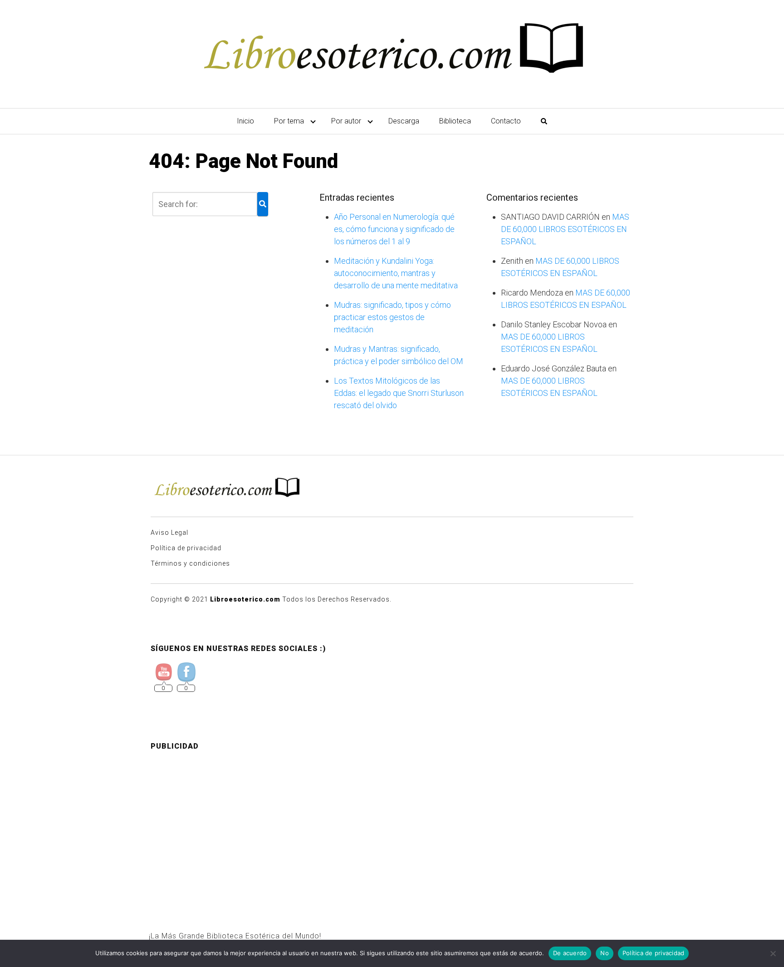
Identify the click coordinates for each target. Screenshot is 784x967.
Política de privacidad (186, 548)
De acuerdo (570, 953)
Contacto (506, 121)
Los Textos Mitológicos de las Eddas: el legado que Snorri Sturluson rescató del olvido (399, 393)
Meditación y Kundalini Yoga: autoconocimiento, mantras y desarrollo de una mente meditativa (396, 273)
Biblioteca (455, 121)
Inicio (245, 121)
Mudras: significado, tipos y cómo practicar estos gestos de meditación (392, 317)
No (604, 953)
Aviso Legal (169, 532)
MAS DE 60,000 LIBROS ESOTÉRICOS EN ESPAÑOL (565, 229)
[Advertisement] (392, 821)
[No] (772, 953)
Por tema (289, 121)
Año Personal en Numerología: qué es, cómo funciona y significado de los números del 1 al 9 (394, 229)
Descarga (403, 121)
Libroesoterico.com (245, 599)
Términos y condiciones (190, 563)
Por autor (346, 121)
